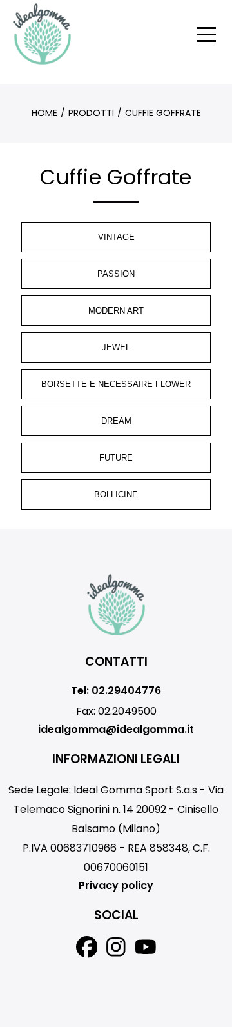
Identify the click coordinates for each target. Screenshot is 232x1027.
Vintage (116, 237)
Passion (116, 274)
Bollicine (116, 494)
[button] (206, 34)
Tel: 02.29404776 (116, 690)
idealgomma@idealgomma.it (116, 729)
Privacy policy (116, 885)
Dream (116, 421)
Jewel (116, 347)
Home (44, 112)
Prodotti (91, 112)
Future (116, 458)
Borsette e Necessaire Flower (116, 384)
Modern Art (116, 310)
